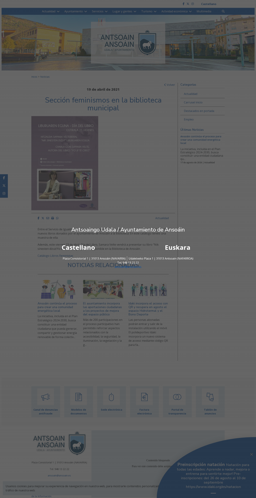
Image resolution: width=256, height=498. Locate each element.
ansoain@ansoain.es (128, 267)
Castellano (78, 247)
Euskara (177, 247)
